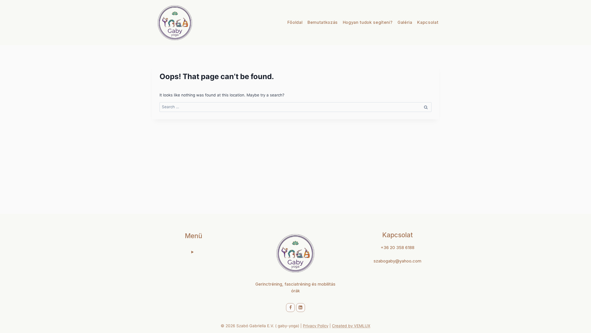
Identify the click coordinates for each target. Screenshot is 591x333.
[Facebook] (290, 307)
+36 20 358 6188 (397, 247)
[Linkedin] (300, 307)
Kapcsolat (427, 22)
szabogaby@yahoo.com (397, 261)
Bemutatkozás (323, 22)
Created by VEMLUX (351, 326)
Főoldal (295, 22)
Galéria (405, 22)
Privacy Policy (315, 326)
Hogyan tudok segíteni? (368, 22)
